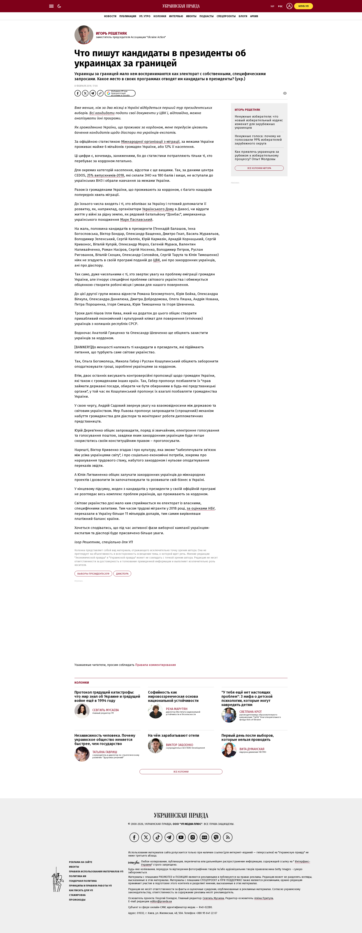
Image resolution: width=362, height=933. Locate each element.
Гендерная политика (83, 881)
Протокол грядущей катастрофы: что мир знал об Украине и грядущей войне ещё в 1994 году (107, 696)
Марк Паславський (136, 219)
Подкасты (206, 16)
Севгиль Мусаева (213, 898)
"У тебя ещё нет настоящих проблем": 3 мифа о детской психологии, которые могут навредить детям (247, 698)
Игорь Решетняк (111, 33)
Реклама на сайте (80, 862)
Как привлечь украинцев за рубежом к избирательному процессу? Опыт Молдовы (257, 155)
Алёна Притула (263, 898)
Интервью (176, 16)
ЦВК (156, 260)
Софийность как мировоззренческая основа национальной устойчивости (173, 696)
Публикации (127, 16)
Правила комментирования (155, 665)
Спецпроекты (226, 16)
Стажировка (77, 895)
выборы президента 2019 (93, 573)
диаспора (122, 573)
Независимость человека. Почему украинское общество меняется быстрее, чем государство (104, 739)
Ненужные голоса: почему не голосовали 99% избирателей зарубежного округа (258, 139)
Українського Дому (158, 209)
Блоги (243, 16)
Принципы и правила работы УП (90, 885)
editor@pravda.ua (161, 901)
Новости (110, 16)
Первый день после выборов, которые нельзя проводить (248, 737)
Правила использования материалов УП (96, 871)
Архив (254, 16)
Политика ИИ (77, 876)
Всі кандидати (102, 113)
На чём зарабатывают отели (173, 735)
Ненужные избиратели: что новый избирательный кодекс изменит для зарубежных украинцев (259, 122)
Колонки (159, 16)
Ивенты (191, 16)
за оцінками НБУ (201, 508)
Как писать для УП (81, 890)
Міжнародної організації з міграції (150, 141)
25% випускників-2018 (105, 175)
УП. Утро (144, 16)
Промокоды (77, 899)
